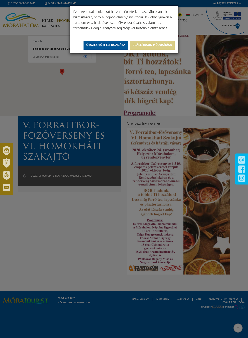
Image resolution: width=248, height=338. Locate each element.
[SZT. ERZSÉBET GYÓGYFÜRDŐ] (6, 175)
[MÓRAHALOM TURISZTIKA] (6, 163)
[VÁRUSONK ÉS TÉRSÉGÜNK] (6, 150)
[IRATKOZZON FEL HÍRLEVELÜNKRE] (6, 187)
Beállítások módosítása (152, 45)
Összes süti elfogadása (105, 45)
